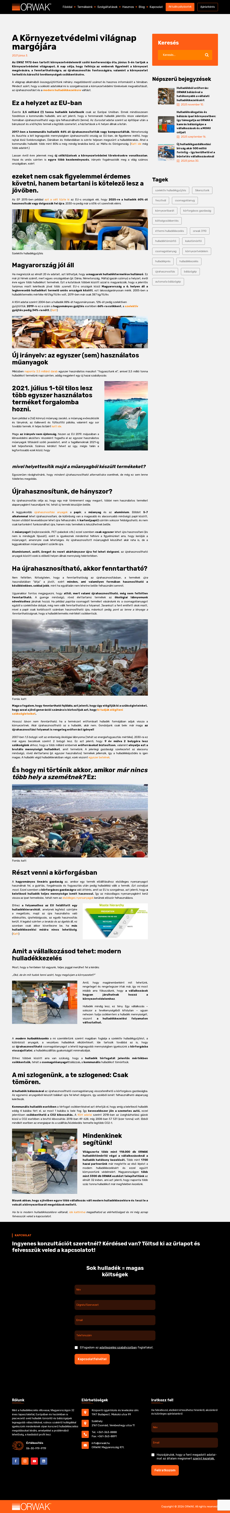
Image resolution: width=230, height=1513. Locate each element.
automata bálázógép (168, 281)
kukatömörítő (193, 241)
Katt (54, 310)
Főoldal (67, 7)
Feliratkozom (165, 1470)
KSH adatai (85, 1114)
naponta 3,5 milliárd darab (41, 371)
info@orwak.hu (101, 1443)
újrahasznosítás (165, 271)
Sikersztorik (202, 190)
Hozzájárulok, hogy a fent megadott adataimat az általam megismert (187, 1456)
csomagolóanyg (185, 200)
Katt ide (136, 143)
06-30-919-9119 (36, 1448)
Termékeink (85, 7)
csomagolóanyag (165, 251)
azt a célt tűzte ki (57, 199)
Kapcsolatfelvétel (92, 1359)
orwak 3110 (199, 231)
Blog (142, 7)
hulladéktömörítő (165, 241)
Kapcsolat (156, 7)
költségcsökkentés (167, 220)
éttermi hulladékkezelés (169, 231)
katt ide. (57, 426)
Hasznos (128, 7)
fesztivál (160, 200)
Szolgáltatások (107, 7)
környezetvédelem (196, 251)
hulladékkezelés (189, 261)
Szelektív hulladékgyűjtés (27, 253)
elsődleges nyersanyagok (78, 897)
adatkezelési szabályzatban (118, 1347)
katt (23, 699)
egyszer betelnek (99, 757)
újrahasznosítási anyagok (50, 512)
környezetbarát (164, 210)
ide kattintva (77, 1212)
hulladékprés (163, 261)
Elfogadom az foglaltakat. (116, 1347)
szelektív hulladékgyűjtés (170, 190)
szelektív (131, 306)
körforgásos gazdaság (197, 210)
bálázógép (190, 271)
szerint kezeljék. (204, 1458)
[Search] (207, 55)
